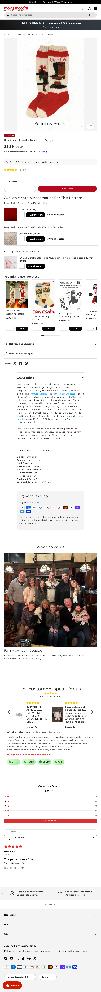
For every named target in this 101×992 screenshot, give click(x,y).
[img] (50, 693)
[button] (89, 15)
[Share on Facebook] (20, 363)
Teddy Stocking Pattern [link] (40, 318)
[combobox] (50, 15)
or (55, 214)
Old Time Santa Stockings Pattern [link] (15, 312)
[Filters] (7, 837)
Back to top (50, 904)
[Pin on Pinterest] (26, 363)
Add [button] (22, 328)
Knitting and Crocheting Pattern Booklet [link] (69, 315)
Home (6, 34)
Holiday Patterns (18, 34)
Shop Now (67, 2)
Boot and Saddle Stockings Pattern (41, 34)
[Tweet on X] (15, 363)
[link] (17, 294)
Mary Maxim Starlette (64, 394)
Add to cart (67, 189)
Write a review (50, 820)
